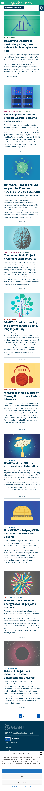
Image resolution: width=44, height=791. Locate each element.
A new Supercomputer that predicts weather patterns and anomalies (20, 118)
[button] (41, 8)
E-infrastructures (11, 111)
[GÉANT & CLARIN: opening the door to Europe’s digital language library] (22, 305)
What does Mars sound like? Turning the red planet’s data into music (22, 396)
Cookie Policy (16, 787)
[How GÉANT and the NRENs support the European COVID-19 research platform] (22, 167)
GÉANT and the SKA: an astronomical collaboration (21, 465)
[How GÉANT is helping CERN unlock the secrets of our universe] (22, 513)
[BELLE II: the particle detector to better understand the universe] (22, 653)
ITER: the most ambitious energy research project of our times (21, 604)
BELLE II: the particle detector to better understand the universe (19, 674)
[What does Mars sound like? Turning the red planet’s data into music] (22, 375)
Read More (22, 81)
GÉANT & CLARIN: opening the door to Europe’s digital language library (21, 326)
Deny (22, 777)
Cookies (8, 747)
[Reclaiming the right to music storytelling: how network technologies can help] (22, 23)
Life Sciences (9, 182)
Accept (22, 771)
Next (38, 716)
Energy (6, 597)
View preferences (22, 782)
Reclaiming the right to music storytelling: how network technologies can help (20, 45)
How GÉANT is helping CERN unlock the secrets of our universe (21, 534)
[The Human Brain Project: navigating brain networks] (22, 238)
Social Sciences (10, 319)
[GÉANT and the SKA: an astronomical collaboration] (22, 446)
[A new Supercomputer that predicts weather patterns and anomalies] (22, 97)
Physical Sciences (11, 460)
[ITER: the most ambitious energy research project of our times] (22, 583)
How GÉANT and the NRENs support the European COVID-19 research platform (22, 188)
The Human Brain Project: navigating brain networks (20, 257)
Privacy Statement (26, 787)
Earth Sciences (9, 38)
